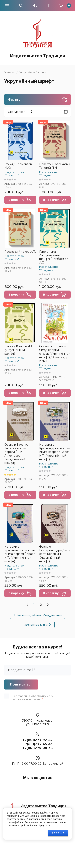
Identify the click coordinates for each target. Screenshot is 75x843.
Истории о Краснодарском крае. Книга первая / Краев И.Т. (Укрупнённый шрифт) (20, 554)
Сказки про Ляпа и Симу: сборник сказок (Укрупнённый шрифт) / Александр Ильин (54, 353)
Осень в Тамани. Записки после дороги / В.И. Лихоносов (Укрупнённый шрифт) (16, 454)
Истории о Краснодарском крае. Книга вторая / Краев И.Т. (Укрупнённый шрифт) (54, 452)
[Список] (66, 112)
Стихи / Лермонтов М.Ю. (18, 166)
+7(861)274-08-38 (37, 748)
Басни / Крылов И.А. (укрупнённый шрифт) (18, 349)
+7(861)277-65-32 (37, 744)
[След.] (48, 605)
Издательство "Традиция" (14, 174)
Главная (9, 72)
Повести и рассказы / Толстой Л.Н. (54, 166)
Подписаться (21, 684)
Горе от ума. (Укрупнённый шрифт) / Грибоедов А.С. (53, 257)
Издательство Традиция (37, 55)
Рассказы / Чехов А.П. (20, 251)
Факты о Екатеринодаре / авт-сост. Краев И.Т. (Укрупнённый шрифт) (54, 554)
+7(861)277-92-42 (38, 740)
